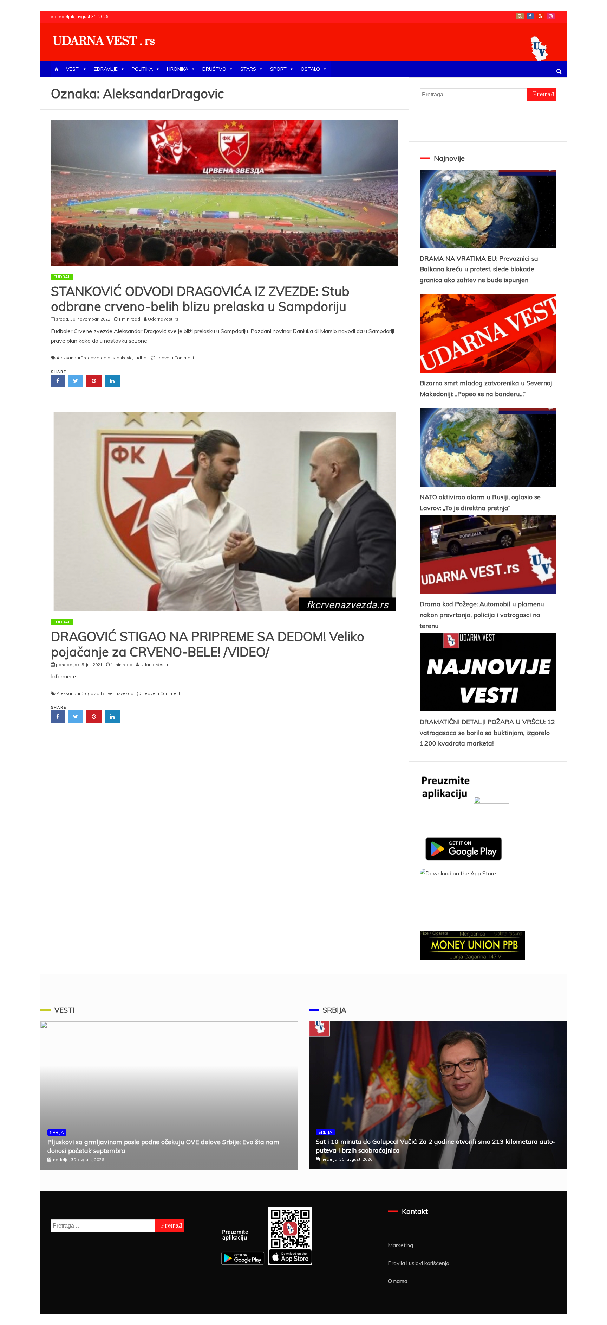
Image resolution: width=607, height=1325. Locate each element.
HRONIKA (177, 69)
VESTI (73, 69)
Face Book (530, 16)
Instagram (551, 16)
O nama (397, 1281)
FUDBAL (62, 276)
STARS (248, 69)
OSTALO (310, 69)
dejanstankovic (116, 357)
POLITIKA (142, 69)
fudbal (141, 357)
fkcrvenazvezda (117, 693)
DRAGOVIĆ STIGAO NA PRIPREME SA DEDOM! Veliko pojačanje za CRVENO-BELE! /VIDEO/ (207, 643)
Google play (520, 16)
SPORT (278, 69)
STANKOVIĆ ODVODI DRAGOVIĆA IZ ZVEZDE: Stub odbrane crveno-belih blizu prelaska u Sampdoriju (200, 298)
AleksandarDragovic (78, 357)
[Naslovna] (57, 69)
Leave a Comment (175, 357)
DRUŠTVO (214, 69)
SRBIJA (57, 1132)
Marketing (400, 1245)
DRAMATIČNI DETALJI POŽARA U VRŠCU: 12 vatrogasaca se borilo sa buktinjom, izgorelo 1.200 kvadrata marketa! (487, 732)
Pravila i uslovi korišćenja (418, 1263)
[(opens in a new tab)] (224, 512)
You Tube (540, 16)
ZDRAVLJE (106, 69)
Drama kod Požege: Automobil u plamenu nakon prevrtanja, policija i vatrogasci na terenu (482, 614)
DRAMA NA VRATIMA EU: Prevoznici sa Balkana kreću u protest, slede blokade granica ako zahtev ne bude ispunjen (479, 269)
